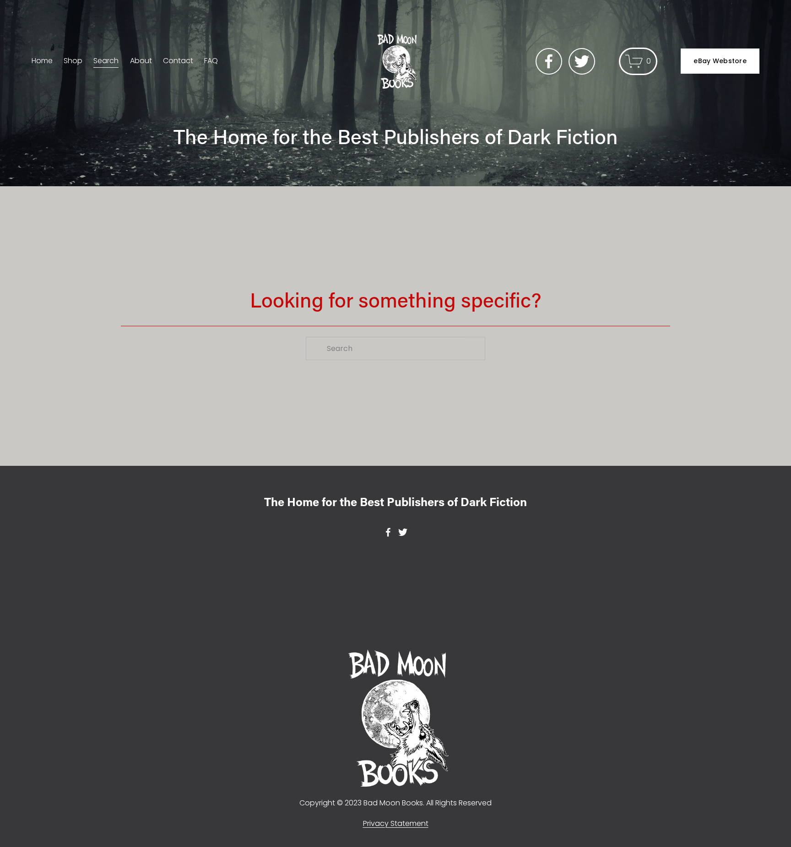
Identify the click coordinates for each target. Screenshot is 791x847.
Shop (73, 60)
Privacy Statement (395, 823)
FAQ (211, 60)
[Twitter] (582, 61)
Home (42, 60)
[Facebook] (549, 61)
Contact (178, 60)
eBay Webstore (720, 60)
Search (106, 60)
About (141, 60)
